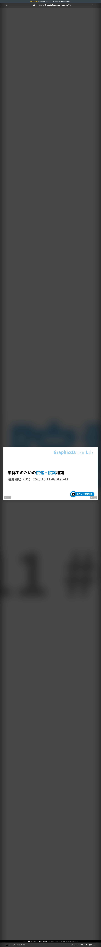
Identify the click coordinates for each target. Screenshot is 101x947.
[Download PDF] (94, 944)
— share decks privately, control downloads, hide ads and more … (50, 1)
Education (76, 944)
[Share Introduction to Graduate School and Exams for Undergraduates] (86, 945)
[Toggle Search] (92, 5)
